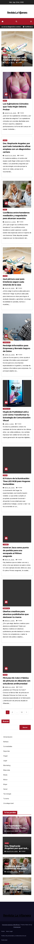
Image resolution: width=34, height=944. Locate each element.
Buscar (6, 721)
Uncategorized (8, 803)
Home (3, 931)
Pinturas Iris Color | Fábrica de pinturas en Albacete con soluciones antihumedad (16, 681)
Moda (4, 100)
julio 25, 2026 (8, 62)
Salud (5, 140)
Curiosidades (7, 746)
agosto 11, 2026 (10, 222)
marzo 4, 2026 (10, 620)
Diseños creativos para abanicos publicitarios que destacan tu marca (15, 614)
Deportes (6, 751)
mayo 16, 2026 (10, 559)
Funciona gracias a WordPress (11, 924)
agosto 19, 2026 (10, 155)
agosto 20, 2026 (11, 113)
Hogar (4, 54)
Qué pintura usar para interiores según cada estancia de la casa (13, 60)
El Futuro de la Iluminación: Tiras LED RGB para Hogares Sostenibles (16, 481)
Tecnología (6, 342)
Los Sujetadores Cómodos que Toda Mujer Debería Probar (15, 107)
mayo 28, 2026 (10, 487)
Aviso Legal (9, 931)
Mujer (5, 784)
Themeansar (16, 927)
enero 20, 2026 (10, 687)
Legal (4, 209)
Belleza (5, 742)
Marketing (6, 608)
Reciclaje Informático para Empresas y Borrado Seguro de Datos (16, 348)
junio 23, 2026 (10, 354)
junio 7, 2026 (9, 424)
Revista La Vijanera (17, 12)
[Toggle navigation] (31, 21)
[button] (16, 21)
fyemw (18, 62)
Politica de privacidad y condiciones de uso (13, 935)
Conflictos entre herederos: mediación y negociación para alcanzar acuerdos (16, 215)
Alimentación (7, 737)
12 (21, 712)
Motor (5, 779)
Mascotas (6, 770)
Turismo (5, 544)
